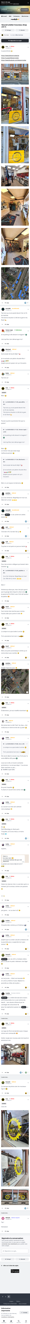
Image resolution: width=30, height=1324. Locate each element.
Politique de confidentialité (10, 1303)
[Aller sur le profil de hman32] (3, 955)
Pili (6, 720)
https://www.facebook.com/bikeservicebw (13, 60)
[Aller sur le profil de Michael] (3, 1218)
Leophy (8, 993)
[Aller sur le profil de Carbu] (3, 738)
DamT (7, 606)
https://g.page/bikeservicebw (10, 58)
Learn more (3, 3)
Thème (18, 1301)
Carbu (7, 737)
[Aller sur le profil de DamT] (3, 607)
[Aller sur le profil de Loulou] (3, 921)
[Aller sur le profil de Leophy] (3, 993)
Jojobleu (8, 493)
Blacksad (8, 349)
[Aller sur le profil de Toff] (3, 542)
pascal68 (8, 308)
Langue (11, 1301)
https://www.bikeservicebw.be (10, 55)
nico (7, 35)
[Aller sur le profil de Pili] (3, 721)
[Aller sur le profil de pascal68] (3, 309)
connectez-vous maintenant (9, 1244)
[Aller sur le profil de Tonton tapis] (3, 330)
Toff (7, 542)
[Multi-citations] (2, 303)
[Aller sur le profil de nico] (2, 35)
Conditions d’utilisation (7, 1317)
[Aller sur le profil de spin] (3, 527)
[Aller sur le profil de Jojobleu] (3, 493)
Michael (8, 1217)
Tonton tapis (9, 330)
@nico (7, 514)
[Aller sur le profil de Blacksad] (3, 350)
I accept (25, 1312)
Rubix (7, 373)
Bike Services (19, 35)
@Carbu (4, 959)
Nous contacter (23, 1303)
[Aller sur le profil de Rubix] (3, 373)
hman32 (8, 954)
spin (7, 527)
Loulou (8, 920)
